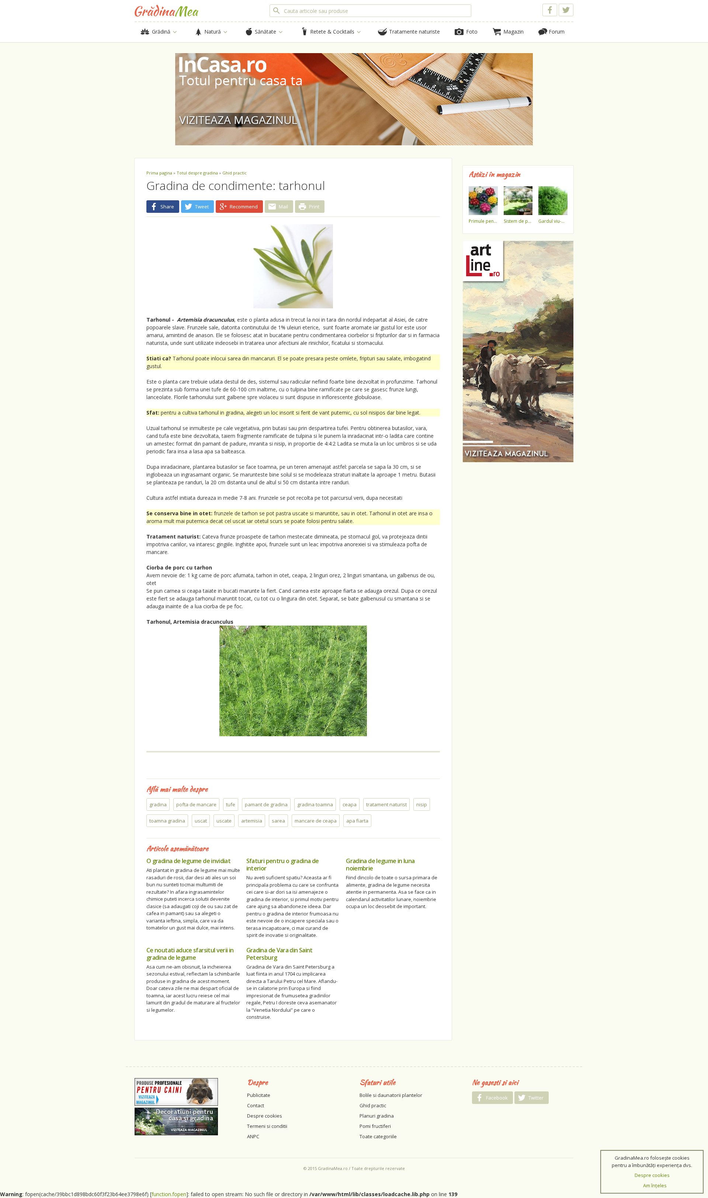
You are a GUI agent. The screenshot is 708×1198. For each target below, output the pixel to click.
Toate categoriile (378, 1136)
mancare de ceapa (316, 820)
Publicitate (258, 1095)
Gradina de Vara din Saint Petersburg (279, 954)
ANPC (253, 1136)
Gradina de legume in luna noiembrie (380, 864)
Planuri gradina (377, 1115)
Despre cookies (264, 1115)
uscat (201, 820)
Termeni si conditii (267, 1126)
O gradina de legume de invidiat (188, 861)
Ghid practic (234, 173)
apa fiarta (357, 820)
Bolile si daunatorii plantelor (391, 1095)
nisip (421, 804)
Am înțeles (655, 1185)
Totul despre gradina (197, 173)
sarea (278, 820)
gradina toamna (315, 804)
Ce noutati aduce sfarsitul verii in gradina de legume (190, 954)
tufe (230, 804)
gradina (158, 804)
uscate (224, 820)
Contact (255, 1105)
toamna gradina (167, 820)
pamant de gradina (266, 804)
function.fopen (169, 1194)
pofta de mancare (196, 804)
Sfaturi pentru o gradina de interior (282, 864)
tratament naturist (386, 804)
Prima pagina (159, 173)
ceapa (350, 804)
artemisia (251, 820)
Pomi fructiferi (375, 1126)
